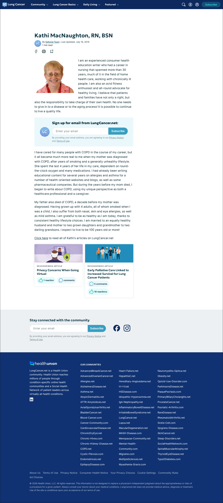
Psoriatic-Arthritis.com (171, 407)
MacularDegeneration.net (133, 427)
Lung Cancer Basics (64, 4)
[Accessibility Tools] (190, 4)
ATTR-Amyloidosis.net (93, 401)
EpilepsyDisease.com (92, 464)
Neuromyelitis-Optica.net (172, 370)
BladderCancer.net (90, 412)
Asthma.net (86, 391)
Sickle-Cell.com (167, 422)
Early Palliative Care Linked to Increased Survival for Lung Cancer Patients (108, 273)
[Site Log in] (197, 4)
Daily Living (90, 4)
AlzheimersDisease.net (93, 386)
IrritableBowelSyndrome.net (135, 412)
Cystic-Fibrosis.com (91, 453)
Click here (41, 238)
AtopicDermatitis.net (92, 396)
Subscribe (118, 131)
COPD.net (85, 448)
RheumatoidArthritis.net (171, 417)
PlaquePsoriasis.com (169, 391)
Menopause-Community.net (134, 438)
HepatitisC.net (127, 376)
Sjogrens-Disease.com (170, 427)
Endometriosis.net (90, 459)
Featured (110, 4)
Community (38, 4)
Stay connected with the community (60, 320)
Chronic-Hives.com (91, 438)
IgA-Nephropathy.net (131, 401)
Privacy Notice (116, 137)
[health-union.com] (43, 364)
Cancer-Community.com (94, 422)
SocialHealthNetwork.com (173, 443)
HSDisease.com (128, 391)
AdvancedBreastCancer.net (96, 370)
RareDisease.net (167, 412)
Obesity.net (164, 376)
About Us (35, 472)
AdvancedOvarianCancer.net (96, 376)
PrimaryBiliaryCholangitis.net (174, 396)
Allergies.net (87, 381)
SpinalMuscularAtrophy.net (173, 448)
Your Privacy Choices (122, 472)
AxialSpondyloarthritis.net (95, 407)
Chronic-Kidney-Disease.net (96, 443)
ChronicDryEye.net (91, 433)
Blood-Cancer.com (91, 417)
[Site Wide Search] (183, 4)
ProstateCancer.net (169, 401)
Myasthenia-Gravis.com (132, 464)
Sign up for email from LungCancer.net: (85, 123)
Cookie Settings (146, 472)
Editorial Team (52, 42)
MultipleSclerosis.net (131, 459)
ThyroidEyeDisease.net (171, 453)
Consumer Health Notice (94, 472)
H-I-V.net (124, 386)
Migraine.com (126, 453)
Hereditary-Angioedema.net (135, 381)
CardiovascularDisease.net (95, 427)
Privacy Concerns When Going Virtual (58, 272)
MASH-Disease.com (130, 433)
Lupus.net (124, 422)
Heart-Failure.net (128, 370)
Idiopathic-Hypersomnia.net (135, 396)
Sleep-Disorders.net (169, 438)
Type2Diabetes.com (169, 459)
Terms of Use (62, 141)
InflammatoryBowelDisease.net (136, 407)
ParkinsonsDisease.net (170, 386)
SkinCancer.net (166, 433)
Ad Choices (36, 477)
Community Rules (168, 472)
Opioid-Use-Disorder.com (172, 381)
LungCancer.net (128, 417)
